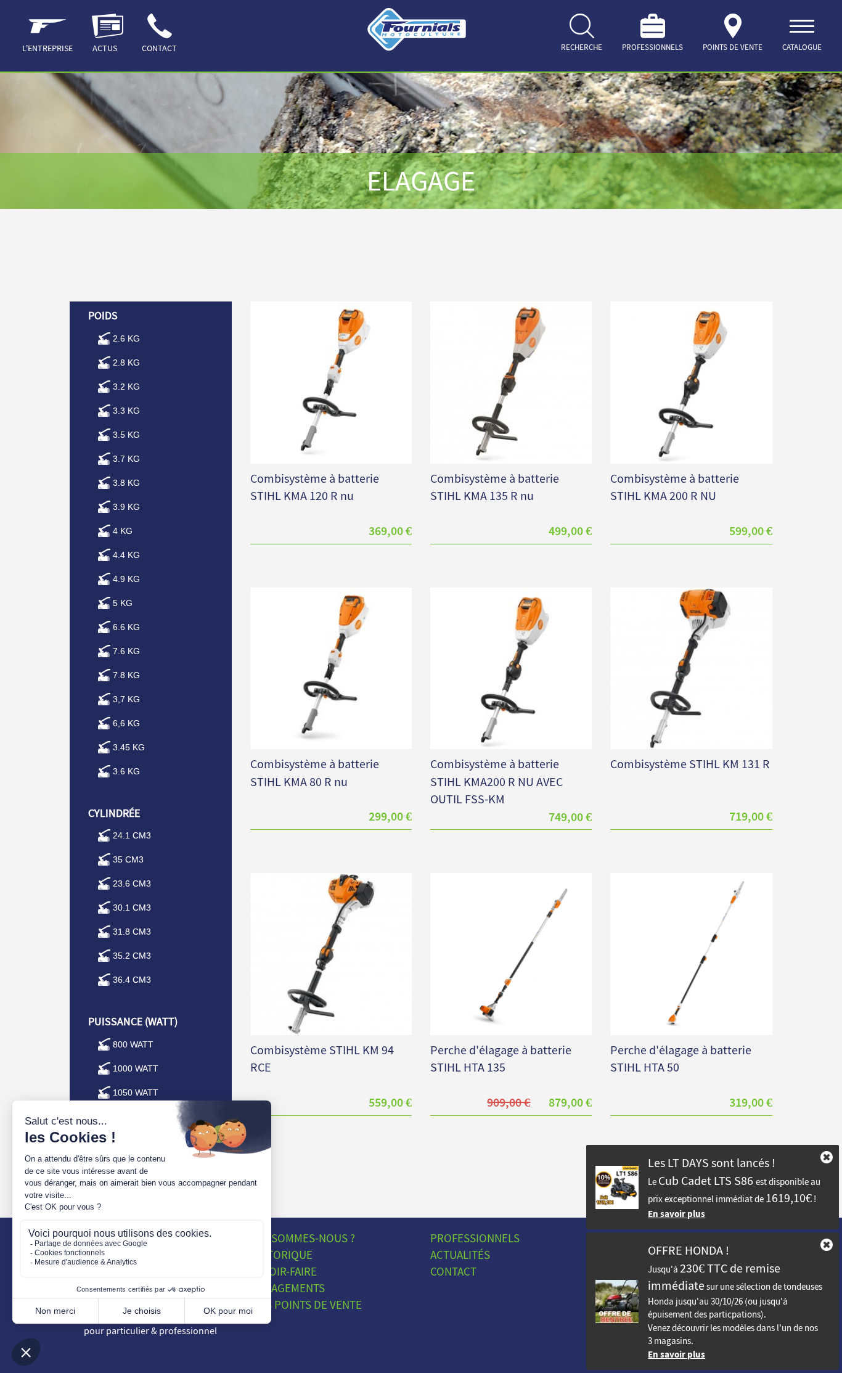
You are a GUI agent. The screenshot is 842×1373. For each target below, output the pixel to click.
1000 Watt (135, 1068)
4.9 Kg (126, 579)
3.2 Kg (126, 386)
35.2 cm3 (132, 956)
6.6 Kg (126, 627)
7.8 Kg (126, 675)
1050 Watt (135, 1092)
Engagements (287, 1288)
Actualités (460, 1254)
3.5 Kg (126, 435)
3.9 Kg (126, 507)
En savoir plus (676, 1213)
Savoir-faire (283, 1271)
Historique (281, 1254)
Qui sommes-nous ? (302, 1238)
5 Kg (123, 603)
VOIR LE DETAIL (331, 366)
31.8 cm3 (132, 932)
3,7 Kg (126, 699)
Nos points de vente (306, 1304)
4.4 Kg (126, 555)
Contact (453, 1271)
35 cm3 (128, 859)
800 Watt (133, 1044)
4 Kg (123, 531)
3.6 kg (126, 771)
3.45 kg (129, 747)
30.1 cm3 (132, 907)
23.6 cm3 (132, 883)
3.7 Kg (126, 459)
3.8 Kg (126, 483)
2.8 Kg (126, 362)
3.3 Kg (126, 411)
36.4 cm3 (132, 980)
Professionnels (475, 1238)
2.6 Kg (126, 338)
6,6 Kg (126, 723)
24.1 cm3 (132, 835)
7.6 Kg (126, 651)
